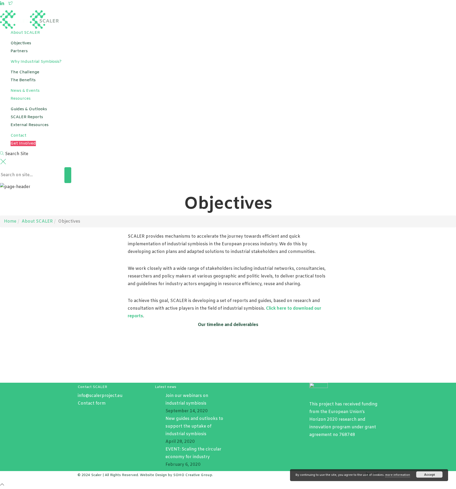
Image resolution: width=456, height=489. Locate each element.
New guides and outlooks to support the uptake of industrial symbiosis (194, 426)
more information (397, 475)
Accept (429, 474)
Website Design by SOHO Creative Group (176, 475)
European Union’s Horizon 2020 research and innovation (337, 419)
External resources (30, 125)
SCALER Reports (27, 117)
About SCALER (25, 32)
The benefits (23, 80)
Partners (19, 51)
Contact (18, 135)
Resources (21, 98)
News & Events (25, 90)
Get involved (23, 143)
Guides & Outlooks (29, 109)
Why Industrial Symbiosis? (36, 61)
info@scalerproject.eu (100, 396)
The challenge (25, 72)
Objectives (21, 43)
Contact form (92, 403)
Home (10, 221)
